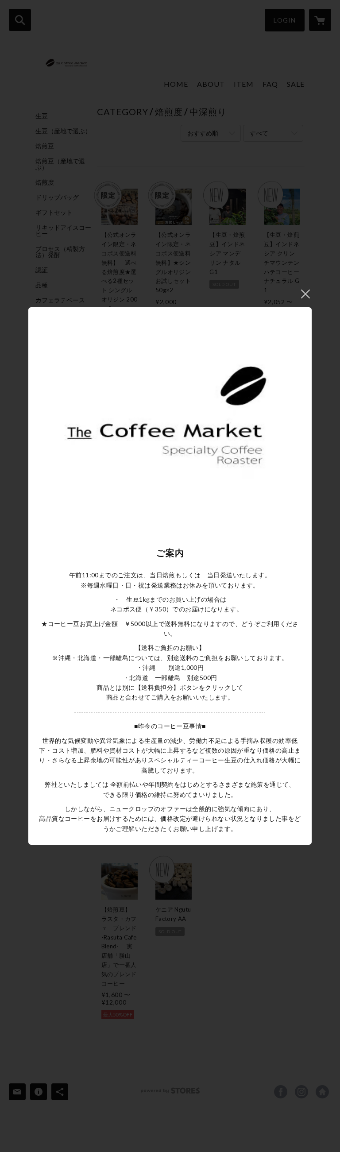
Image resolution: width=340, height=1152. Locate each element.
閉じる (305, 294)
